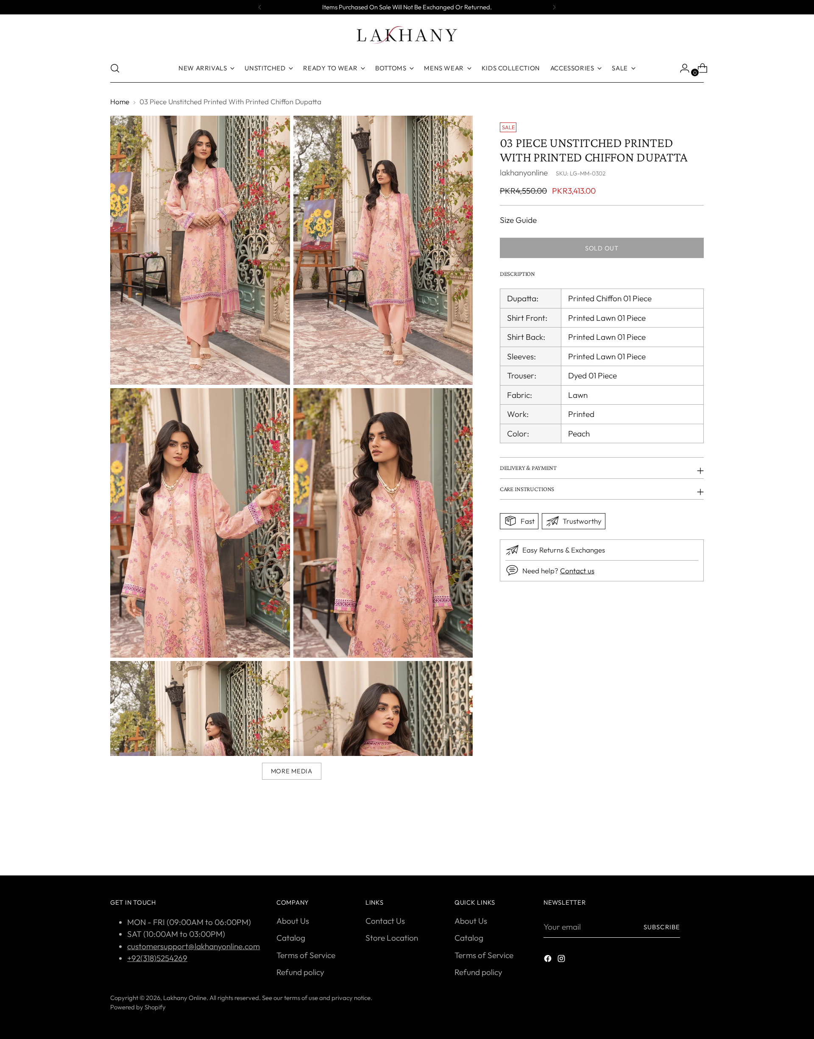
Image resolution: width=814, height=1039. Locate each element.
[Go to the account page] (681, 68)
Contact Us (385, 921)
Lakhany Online (184, 998)
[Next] (554, 7)
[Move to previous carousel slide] (677, 846)
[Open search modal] (114, 68)
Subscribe (662, 927)
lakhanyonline (524, 172)
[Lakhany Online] (407, 34)
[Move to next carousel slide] (696, 846)
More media (291, 771)
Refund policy (300, 972)
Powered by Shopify (138, 1007)
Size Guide (518, 219)
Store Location (391, 938)
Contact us (577, 570)
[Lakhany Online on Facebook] (549, 960)
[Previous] (260, 7)
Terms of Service (305, 955)
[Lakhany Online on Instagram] (562, 960)
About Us (292, 921)
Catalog (290, 938)
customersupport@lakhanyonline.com (193, 946)
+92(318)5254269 (157, 958)
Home (119, 101)
